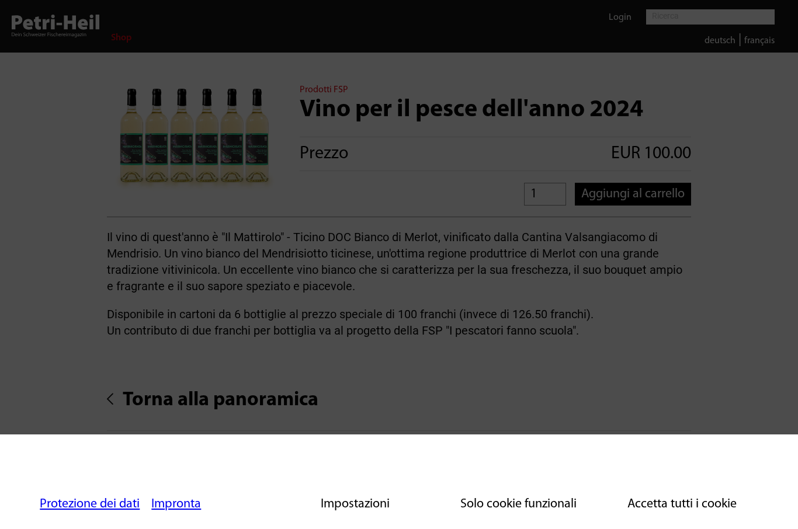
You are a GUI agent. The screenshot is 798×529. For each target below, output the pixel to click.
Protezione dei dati (90, 504)
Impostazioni (355, 504)
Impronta (176, 504)
